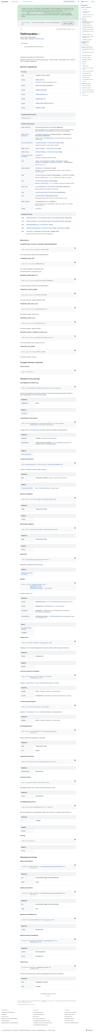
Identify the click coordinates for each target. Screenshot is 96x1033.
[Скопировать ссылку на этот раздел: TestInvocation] (31, 366)
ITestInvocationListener (56, 616)
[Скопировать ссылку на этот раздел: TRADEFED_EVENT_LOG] (36, 318)
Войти (92, 1)
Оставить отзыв (51, 1030)
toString (37, 208)
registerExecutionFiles (41, 192)
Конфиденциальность (41, 1030)
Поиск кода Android (27, 1)
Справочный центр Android (70, 1012)
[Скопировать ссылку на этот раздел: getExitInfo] (28, 554)
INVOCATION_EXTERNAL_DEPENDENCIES (44, 85)
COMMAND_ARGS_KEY (39, 79)
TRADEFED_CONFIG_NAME (40, 90)
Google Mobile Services (69, 1018)
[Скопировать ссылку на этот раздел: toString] (26, 835)
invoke (37, 161)
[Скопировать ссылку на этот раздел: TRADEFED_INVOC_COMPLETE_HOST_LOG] (49, 332)
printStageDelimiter (40, 186)
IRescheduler (38, 162)
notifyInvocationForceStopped (43, 175)
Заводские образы (5, 1020)
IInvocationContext (45, 161)
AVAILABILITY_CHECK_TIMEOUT (42, 75)
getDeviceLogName (40, 148)
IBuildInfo (28, 127)
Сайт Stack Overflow (69, 1020)
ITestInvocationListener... (57, 162)
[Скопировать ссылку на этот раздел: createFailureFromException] (39, 418)
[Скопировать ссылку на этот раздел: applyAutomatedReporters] (38, 914)
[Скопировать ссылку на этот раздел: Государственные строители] (44, 362)
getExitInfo (38, 155)
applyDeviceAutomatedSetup (33, 228)
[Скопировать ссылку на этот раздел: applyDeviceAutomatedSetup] (40, 935)
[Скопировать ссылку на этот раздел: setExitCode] (29, 962)
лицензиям (44, 1000)
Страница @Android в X (38, 1012)
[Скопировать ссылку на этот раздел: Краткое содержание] (38, 67)
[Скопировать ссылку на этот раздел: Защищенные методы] (38, 857)
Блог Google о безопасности (39, 1018)
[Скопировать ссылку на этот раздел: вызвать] (26, 579)
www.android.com (68, 1016)
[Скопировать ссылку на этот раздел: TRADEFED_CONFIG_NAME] (38, 289)
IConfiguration (44, 59)
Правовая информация (25, 1030)
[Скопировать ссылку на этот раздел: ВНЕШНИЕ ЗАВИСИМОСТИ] (39, 275)
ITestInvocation (40, 38)
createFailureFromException (42, 134)
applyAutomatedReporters (32, 224)
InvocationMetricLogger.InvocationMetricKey (50, 217)
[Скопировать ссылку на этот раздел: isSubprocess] (30, 637)
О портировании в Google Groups (40, 1024)
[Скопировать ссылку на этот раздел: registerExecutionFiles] (35, 756)
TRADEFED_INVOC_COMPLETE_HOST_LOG (44, 103)
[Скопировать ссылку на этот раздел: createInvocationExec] (35, 459)
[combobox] (69, 1)
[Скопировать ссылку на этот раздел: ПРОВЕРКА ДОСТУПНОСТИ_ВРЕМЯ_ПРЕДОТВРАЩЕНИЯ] (58, 244)
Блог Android (36, 1016)
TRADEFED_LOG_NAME (40, 107)
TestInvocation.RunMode (54, 142)
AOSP (21, 29)
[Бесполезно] (75, 29)
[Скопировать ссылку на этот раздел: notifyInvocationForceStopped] (41, 671)
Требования (4, 1014)
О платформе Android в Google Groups (41, 1020)
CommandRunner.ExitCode (40, 231)
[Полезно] (73, 29)
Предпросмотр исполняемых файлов (9, 1018)
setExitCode (29, 231)
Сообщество (15, 1030)
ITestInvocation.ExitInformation (26, 156)
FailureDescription (25, 135)
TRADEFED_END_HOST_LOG (41, 94)
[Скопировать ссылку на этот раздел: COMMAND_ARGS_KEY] (36, 258)
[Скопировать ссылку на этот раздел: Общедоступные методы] (41, 379)
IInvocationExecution (27, 142)
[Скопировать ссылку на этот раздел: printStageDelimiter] (34, 726)
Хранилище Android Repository (8, 1012)
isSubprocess (38, 168)
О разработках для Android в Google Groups (42, 1022)
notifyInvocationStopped (41, 180)
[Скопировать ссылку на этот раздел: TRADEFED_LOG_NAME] (36, 346)
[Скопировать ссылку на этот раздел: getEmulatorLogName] (35, 524)
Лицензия (33, 1030)
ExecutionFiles (53, 192)
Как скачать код (5, 1016)
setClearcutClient (40, 195)
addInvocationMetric (31, 217)
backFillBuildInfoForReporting (43, 127)
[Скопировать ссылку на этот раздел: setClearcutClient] (32, 777)
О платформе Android (6, 1030)
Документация (14, 1)
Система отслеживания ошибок (71, 1022)
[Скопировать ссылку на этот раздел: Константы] (30, 240)
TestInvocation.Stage (51, 148)
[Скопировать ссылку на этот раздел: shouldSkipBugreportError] (37, 802)
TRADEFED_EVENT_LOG (40, 98)
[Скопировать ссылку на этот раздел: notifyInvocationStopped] (37, 701)
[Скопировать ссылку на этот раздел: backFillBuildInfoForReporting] (40, 383)
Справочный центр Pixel (70, 1014)
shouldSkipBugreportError (42, 201)
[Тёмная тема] (75, 248)
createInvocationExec (41, 142)
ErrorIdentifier (65, 175)
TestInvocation (25, 118)
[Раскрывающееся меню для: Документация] (20, 1)
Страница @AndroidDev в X (39, 1014)
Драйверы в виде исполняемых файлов (10, 1022)
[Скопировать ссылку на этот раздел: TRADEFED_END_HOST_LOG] (39, 304)
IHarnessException (51, 444)
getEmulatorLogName (40, 152)
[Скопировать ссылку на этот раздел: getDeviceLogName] (34, 494)
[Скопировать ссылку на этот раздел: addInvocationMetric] (34, 861)
